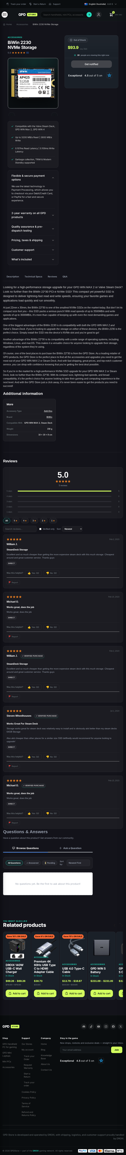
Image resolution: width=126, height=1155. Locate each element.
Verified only (49, 529)
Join (116, 1050)
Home (9, 24)
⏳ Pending (49, 863)
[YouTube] (98, 1026)
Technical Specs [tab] (33, 276)
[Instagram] (106, 1026)
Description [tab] (13, 276)
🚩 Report (13, 582)
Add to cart (19, 993)
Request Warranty (28, 1066)
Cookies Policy (29, 1092)
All (6, 521)
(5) (27, 53)
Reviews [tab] (52, 276)
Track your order (29, 1084)
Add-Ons (48, 411)
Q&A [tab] (65, 276)
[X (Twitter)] (121, 1026)
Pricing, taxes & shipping (27, 240)
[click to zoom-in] (33, 83)
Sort (59, 529)
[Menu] (5, 15)
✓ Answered (32, 863)
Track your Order (29, 1057)
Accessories (22, 24)
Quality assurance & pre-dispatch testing (27, 228)
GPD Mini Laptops (7, 1054)
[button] (115, 14)
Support (56, 4)
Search (89, 14)
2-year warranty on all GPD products (29, 215)
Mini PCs (6, 1061)
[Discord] (84, 1026)
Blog (43, 1049)
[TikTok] (91, 1026)
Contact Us (46, 1070)
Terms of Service (26, 1105)
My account (27, 1049)
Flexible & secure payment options (28, 177)
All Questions (14, 863)
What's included (22, 259)
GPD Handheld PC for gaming (9, 1045)
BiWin (49, 417)
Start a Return (27, 1075)
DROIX (36, 1151)
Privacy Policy (29, 1097)
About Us (45, 1064)
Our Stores (27, 1044)
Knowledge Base (46, 1057)
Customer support (23, 249)
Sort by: (62, 863)
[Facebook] (113, 1026)
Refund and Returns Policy (29, 1113)
